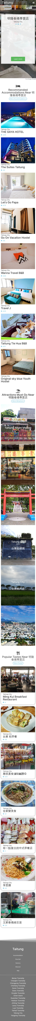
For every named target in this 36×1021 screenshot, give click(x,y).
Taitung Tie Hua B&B (14, 343)
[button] (33, 2)
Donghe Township (18, 993)
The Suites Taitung (13, 167)
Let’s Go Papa (9, 202)
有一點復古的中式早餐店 (17, 848)
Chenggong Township (18, 983)
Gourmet (18, 959)
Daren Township (18, 988)
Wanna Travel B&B (12, 273)
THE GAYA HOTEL (12, 131)
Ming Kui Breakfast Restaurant (15, 698)
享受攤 (7, 885)
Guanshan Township (18, 998)
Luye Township (18, 1008)
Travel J (6, 308)
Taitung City (18, 22)
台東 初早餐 (10, 736)
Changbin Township (18, 981)
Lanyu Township (18, 1005)
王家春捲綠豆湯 (12, 922)
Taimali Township (18, 1010)
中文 (18, 970)
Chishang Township (18, 986)
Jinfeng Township (18, 1003)
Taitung (7, 2)
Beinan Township (18, 978)
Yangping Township (18, 1015)
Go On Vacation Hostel (15, 237)
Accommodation (18, 955)
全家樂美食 (9, 811)
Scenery (18, 963)
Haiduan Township (18, 1001)
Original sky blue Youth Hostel (16, 380)
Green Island (18, 996)
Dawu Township (18, 991)
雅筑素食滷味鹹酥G (14, 773)
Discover (18, 967)
